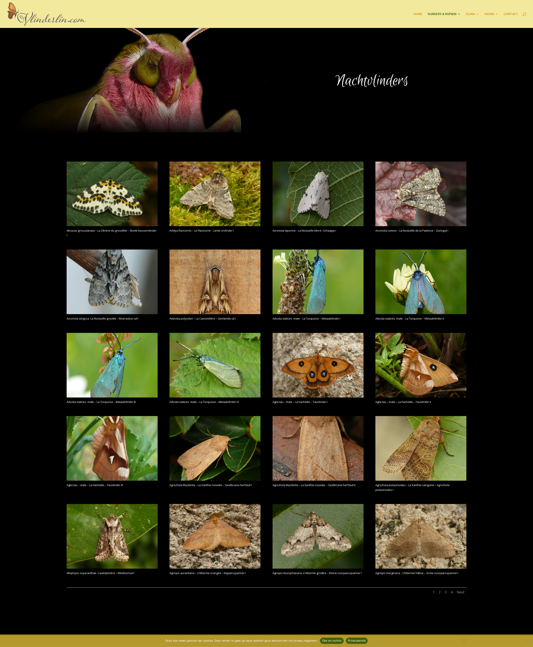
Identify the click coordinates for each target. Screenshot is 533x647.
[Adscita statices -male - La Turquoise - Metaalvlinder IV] (214, 396)
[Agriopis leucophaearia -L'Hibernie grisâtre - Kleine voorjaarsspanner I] (318, 567)
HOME (417, 14)
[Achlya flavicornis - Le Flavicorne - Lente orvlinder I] (214, 225)
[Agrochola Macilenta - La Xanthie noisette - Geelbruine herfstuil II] (318, 479)
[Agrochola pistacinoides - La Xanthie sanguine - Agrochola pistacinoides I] (420, 479)
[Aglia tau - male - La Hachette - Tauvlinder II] (420, 396)
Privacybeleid (357, 640)
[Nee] (528, 641)
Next (460, 592)
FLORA (470, 14)
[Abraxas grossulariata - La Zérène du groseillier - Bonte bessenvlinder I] (112, 225)
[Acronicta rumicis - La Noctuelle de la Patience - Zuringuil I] (420, 225)
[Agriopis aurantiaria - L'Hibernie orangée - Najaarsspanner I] (214, 567)
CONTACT (511, 14)
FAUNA (489, 14)
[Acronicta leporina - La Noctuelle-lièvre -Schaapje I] (318, 225)
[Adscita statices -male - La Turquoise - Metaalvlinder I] (318, 313)
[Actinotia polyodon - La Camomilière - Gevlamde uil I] (214, 313)
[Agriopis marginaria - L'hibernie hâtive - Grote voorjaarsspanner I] (420, 567)
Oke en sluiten (332, 640)
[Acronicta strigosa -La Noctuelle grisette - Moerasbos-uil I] (112, 313)
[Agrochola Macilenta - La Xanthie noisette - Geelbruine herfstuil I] (214, 479)
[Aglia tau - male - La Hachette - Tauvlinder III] (112, 479)
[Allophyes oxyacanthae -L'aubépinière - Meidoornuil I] (112, 567)
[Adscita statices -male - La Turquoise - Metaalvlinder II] (420, 313)
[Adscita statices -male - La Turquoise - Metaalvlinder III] (112, 396)
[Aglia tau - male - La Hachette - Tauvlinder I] (318, 396)
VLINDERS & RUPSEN (442, 14)
